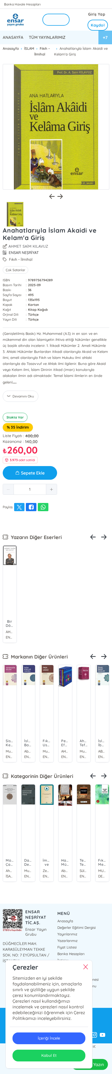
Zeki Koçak (47, 870)
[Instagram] (94, 1035)
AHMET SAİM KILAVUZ (28, 246)
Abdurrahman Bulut (65, 870)
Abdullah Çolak (28, 751)
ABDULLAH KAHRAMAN (102, 751)
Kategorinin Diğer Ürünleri (40, 776)
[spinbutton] (30, 489)
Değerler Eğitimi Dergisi (76, 927)
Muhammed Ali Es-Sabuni (84, 751)
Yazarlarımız (67, 940)
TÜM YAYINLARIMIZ (47, 37)
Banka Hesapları (71, 954)
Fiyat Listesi (67, 947)
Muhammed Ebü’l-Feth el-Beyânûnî (28, 870)
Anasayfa (65, 921)
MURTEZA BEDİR (102, 870)
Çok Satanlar (15, 270)
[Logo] (19, 19)
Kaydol (98, 25)
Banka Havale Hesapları (22, 4)
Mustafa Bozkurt (10, 751)
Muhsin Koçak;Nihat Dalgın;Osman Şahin (47, 751)
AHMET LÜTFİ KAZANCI (65, 751)
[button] (8, 489)
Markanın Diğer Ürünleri (38, 657)
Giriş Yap (96, 14)
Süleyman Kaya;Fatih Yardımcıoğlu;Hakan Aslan (84, 870)
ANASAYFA (13, 37)
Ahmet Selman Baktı (10, 870)
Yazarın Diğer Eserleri (35, 537)
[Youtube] (102, 1035)
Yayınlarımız (67, 934)
